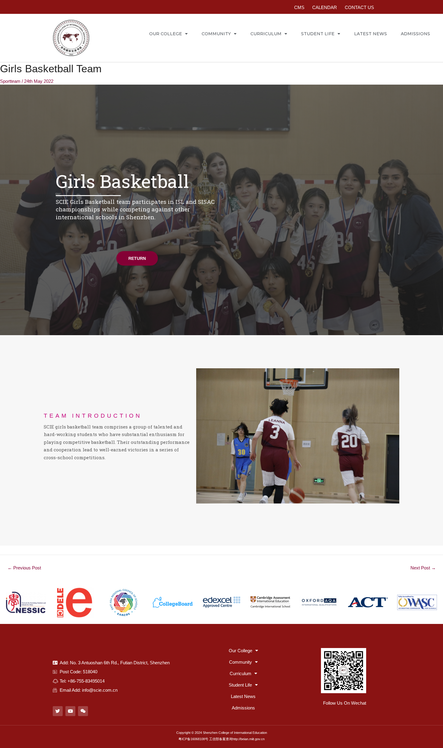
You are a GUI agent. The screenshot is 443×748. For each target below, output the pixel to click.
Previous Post (24, 568)
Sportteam (10, 81)
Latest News (370, 33)
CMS (299, 7)
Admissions (415, 33)
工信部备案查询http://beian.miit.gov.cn (237, 739)
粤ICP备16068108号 (193, 739)
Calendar (324, 7)
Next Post (423, 568)
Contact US (359, 7)
